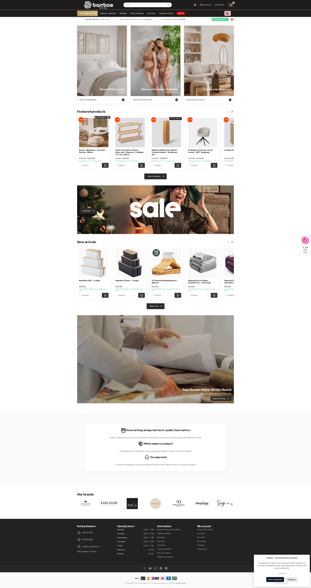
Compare (85, 165)
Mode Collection (137, 13)
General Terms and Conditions (169, 529)
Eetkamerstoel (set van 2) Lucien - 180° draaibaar (200, 151)
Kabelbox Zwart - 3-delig (126, 280)
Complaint (161, 545)
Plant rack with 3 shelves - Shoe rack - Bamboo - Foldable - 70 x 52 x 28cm (130, 152)
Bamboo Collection (108, 13)
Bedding (123, 13)
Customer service (166, 13)
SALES (181, 13)
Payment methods (164, 533)
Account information (205, 529)
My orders (201, 533)
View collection (153, 176)
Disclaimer (161, 537)
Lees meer (282, 573)
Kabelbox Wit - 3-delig (89, 280)
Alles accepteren (275, 579)
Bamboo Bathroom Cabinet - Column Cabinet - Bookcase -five (165, 152)
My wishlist (201, 541)
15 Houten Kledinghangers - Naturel (165, 281)
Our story (161, 541)
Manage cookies (282, 583)
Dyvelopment (181, 583)
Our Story (151, 13)
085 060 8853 (87, 532)
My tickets (201, 537)
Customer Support (164, 549)
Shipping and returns (165, 557)
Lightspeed (164, 583)
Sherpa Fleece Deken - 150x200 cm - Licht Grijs (199, 281)
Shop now (154, 306)
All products (202, 549)
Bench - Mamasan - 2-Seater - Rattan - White (92, 151)
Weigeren (291, 579)
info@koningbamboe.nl (91, 546)
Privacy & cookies (164, 553)
